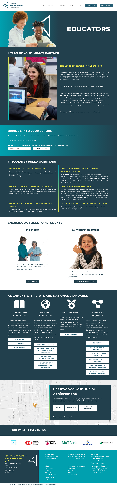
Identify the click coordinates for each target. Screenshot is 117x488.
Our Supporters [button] (97, 459)
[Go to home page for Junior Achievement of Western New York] (13, 5)
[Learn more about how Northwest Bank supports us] (105, 443)
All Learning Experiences (98, 343)
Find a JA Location (97, 472)
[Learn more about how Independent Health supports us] (49, 443)
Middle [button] (70, 470)
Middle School (19, 347)
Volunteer (71, 407)
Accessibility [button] (39, 484)
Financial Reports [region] (97, 461)
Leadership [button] (49, 468)
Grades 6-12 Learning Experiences (97, 355)
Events (71, 5)
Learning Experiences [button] (77, 466)
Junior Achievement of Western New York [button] (99, 469)
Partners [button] (94, 454)
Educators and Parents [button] (78, 454)
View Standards (71, 334)
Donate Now (91, 5)
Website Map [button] (49, 484)
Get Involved (106, 5)
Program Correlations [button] (76, 459)
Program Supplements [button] (76, 456)
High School (19, 344)
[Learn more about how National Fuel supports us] (86, 443)
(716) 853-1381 (10, 472)
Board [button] (47, 470)
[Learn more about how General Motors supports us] (12, 443)
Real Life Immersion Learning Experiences (97, 366)
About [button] (47, 466)
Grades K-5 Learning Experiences (97, 349)
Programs (61, 5)
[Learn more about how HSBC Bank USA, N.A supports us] (30, 443)
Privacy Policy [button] (29, 484)
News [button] (47, 479)
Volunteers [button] (49, 454)
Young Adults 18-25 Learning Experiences (97, 372)
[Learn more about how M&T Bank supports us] (68, 443)
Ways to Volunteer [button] (52, 456)
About (50, 5)
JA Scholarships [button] (73, 475)
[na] (32, 247)
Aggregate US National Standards (45, 357)
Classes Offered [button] (50, 459)
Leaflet (96, 424)
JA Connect (32, 281)
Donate (59, 407)
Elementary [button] (72, 468)
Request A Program (88, 407)
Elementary (19, 340)
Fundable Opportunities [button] (100, 456)
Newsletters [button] (49, 477)
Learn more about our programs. (30, 211)
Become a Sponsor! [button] (98, 463)
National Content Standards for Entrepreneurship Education (45, 365)
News (80, 5)
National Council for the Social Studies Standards (45, 350)
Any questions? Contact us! (62, 417)
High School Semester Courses (97, 360)
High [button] (69, 472)
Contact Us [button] (9, 470)
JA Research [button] (49, 472)
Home (43, 5)
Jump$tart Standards (45, 344)
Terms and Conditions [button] (16, 484)
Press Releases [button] (50, 475)
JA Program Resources (86, 281)
